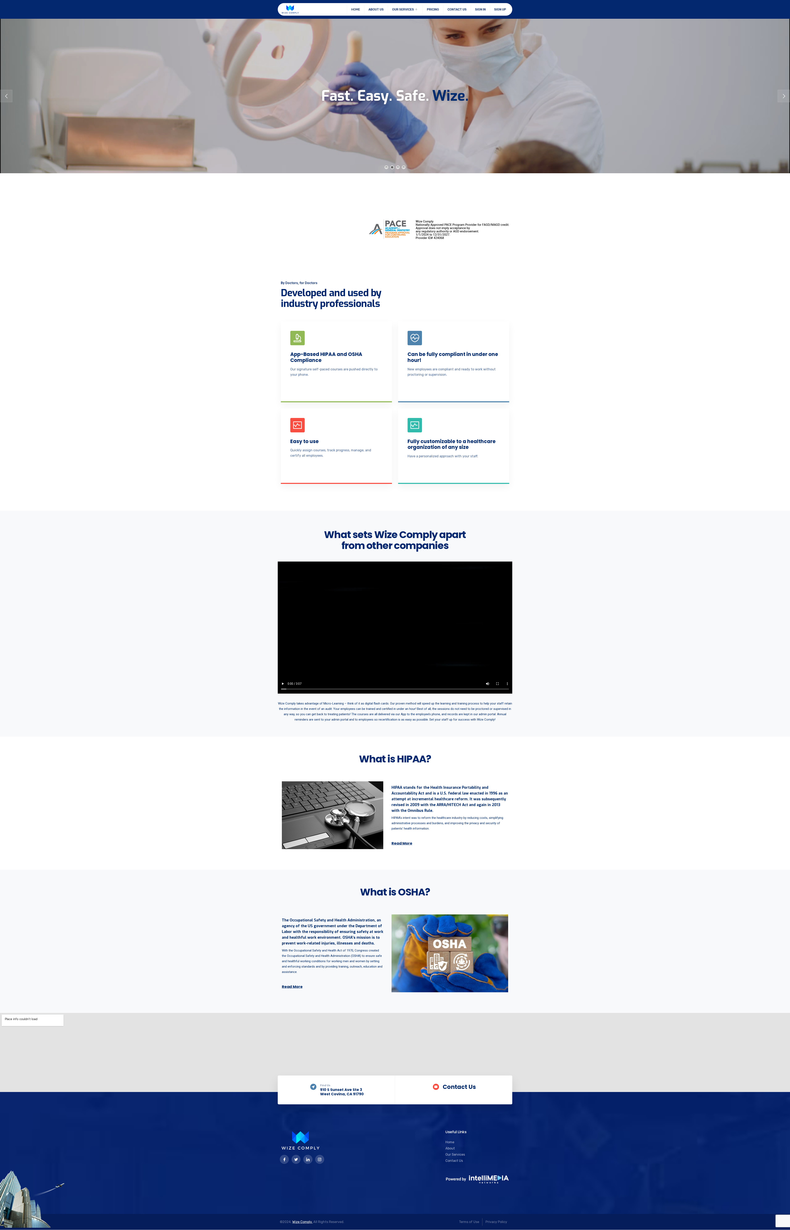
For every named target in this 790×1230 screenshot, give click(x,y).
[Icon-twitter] (296, 1159)
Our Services (403, 9)
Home (355, 9)
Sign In (480, 9)
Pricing (433, 9)
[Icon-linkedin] (307, 1159)
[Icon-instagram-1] (319, 1159)
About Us (376, 9)
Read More (402, 843)
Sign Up (500, 9)
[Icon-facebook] (284, 1159)
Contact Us (457, 9)
